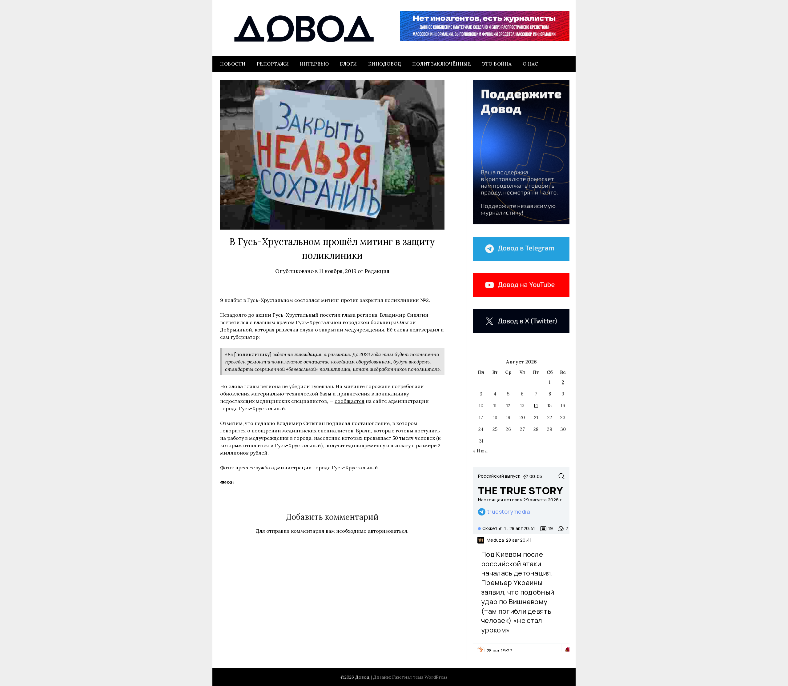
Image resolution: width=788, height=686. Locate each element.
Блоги (348, 64)
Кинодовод (384, 64)
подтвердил (424, 330)
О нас (530, 64)
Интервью (314, 64)
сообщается (349, 401)
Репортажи (273, 64)
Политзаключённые (441, 64)
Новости (233, 64)
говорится (233, 430)
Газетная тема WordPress (420, 677)
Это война (497, 64)
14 (536, 405)
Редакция (377, 271)
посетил (330, 315)
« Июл (480, 451)
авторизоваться (387, 531)
